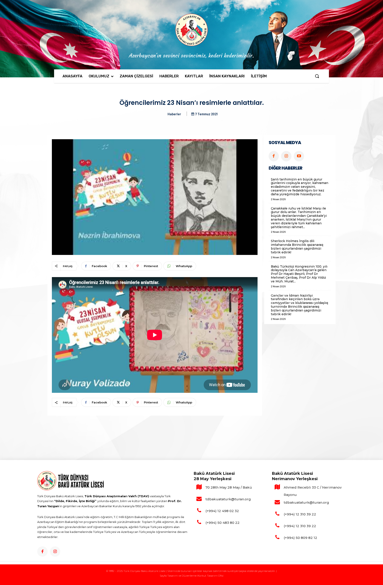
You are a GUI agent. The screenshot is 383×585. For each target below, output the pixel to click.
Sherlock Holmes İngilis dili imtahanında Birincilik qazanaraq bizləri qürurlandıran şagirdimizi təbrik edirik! (297, 246)
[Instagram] (286, 156)
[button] (317, 76)
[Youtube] (299, 156)
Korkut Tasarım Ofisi (210, 575)
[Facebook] (274, 156)
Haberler (174, 114)
